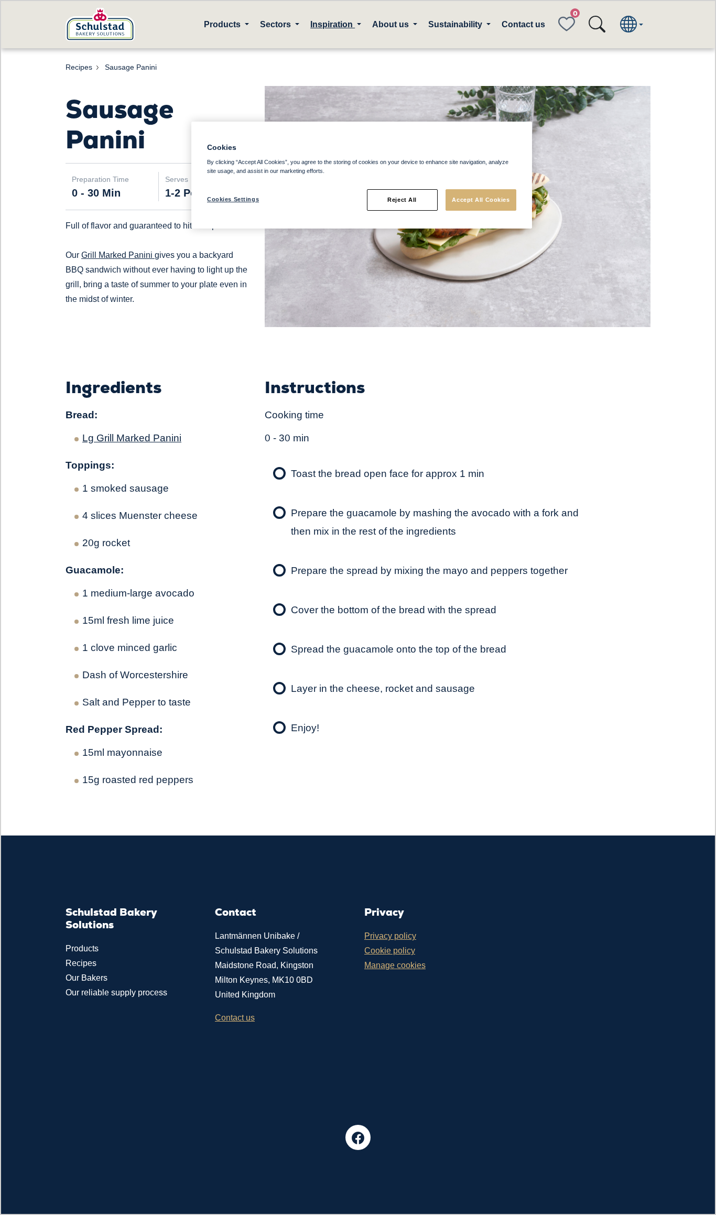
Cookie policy (389, 950)
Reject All (402, 200)
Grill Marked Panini (118, 255)
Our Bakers (86, 977)
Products (82, 948)
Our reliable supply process (116, 992)
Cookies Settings (233, 199)
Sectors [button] (276, 24)
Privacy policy (390, 935)
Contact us (523, 24)
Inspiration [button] (332, 24)
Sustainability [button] (456, 24)
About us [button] (391, 24)
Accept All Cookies (480, 200)
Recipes (81, 963)
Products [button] (223, 24)
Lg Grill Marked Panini (131, 437)
